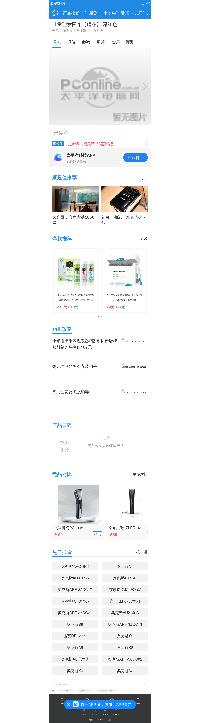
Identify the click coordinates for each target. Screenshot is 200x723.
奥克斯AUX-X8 (125, 577)
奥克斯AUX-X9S (125, 612)
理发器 (91, 13)
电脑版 (105, 714)
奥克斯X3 (125, 635)
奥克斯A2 (125, 670)
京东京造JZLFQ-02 (125, 527)
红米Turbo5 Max (106, 690)
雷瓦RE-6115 (75, 635)
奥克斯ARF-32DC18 (125, 624)
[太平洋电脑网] (61, 3)
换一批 (142, 552)
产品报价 (71, 13)
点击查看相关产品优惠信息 (91, 143)
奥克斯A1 (125, 566)
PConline (62, 703)
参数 (86, 42)
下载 (143, 4)
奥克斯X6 (75, 670)
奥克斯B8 (125, 647)
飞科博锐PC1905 (68, 527)
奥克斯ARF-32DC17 (75, 589)
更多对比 (140, 474)
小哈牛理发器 (116, 13)
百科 (109, 719)
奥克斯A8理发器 (75, 659)
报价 (71, 42)
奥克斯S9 (75, 624)
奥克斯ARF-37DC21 (75, 612)
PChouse (138, 703)
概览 (56, 42)
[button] (142, 179)
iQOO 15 (66, 690)
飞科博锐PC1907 (75, 601)
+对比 (98, 534)
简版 (84, 714)
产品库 (100, 719)
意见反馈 (116, 714)
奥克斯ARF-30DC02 (125, 659)
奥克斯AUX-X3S (75, 577)
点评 (115, 42)
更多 (144, 238)
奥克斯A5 (75, 647)
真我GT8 (84, 690)
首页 (91, 719)
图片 (100, 42)
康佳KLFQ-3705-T (125, 601)
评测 (130, 42)
